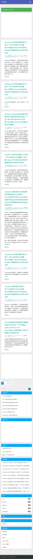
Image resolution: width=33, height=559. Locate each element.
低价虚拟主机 (13, 208)
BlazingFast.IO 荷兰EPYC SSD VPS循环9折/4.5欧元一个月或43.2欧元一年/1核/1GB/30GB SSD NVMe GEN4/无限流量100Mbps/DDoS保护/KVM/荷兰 (17, 462)
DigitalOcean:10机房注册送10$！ (10, 415)
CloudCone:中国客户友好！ (8, 412)
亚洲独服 (25, 335)
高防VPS (12, 56)
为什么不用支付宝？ (7, 451)
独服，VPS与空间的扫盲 (8, 455)
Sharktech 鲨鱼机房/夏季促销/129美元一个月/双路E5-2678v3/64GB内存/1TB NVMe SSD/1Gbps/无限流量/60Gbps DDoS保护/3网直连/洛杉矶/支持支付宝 (17, 488)
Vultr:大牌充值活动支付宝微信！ (10, 399)
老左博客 (4, 531)
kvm (16, 498)
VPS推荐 (3, 2)
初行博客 (4, 534)
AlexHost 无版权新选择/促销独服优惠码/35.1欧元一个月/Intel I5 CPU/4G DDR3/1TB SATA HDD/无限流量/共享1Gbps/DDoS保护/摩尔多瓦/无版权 (17, 491)
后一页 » (9, 383)
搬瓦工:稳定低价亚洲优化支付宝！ (10, 402)
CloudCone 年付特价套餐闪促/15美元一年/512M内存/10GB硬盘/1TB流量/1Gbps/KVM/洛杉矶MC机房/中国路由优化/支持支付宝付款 (16, 89)
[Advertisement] (16, 25)
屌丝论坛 (4, 547)
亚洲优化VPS (8, 208)
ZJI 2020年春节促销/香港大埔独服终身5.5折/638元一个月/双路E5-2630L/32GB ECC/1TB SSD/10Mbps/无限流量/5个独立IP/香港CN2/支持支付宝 (16, 327)
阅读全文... (7, 76)
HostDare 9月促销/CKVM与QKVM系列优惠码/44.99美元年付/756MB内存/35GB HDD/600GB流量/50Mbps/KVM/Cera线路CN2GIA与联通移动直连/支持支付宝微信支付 (17, 478)
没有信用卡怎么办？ (7, 448)
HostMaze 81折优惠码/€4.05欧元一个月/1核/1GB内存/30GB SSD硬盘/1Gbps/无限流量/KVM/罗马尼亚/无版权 (17, 485)
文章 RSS (4, 523)
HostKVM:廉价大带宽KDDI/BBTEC (10, 405)
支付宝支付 (16, 511)
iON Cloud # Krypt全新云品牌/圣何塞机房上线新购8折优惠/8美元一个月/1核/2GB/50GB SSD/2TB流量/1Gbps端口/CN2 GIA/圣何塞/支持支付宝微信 (16, 119)
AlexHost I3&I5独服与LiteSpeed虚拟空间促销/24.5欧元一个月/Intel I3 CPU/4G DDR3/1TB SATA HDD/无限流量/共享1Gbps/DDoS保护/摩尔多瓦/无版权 (17, 481)
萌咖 (3, 537)
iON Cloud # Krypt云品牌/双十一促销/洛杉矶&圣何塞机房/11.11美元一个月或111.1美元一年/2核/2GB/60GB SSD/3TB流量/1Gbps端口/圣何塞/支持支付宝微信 (17, 475)
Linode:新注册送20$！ (7, 396)
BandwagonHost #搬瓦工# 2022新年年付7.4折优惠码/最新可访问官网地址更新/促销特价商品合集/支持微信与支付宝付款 (17, 465)
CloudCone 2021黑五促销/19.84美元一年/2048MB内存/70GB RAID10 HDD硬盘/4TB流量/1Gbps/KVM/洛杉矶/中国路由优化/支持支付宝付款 (17, 472)
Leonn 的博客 (5, 544)
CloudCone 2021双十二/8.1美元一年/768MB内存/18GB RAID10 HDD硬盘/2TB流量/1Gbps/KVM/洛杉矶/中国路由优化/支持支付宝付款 (17, 469)
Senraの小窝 (5, 541)
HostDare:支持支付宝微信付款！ (10, 408)
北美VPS (8, 56)
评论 (21, 56)
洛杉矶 (16, 508)
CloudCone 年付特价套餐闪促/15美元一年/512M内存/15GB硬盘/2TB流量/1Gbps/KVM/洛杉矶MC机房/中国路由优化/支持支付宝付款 (16, 47)
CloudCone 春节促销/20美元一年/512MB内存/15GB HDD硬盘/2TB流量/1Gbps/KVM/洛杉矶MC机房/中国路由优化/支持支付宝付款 (16, 292)
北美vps (16, 505)
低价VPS (15, 56)
